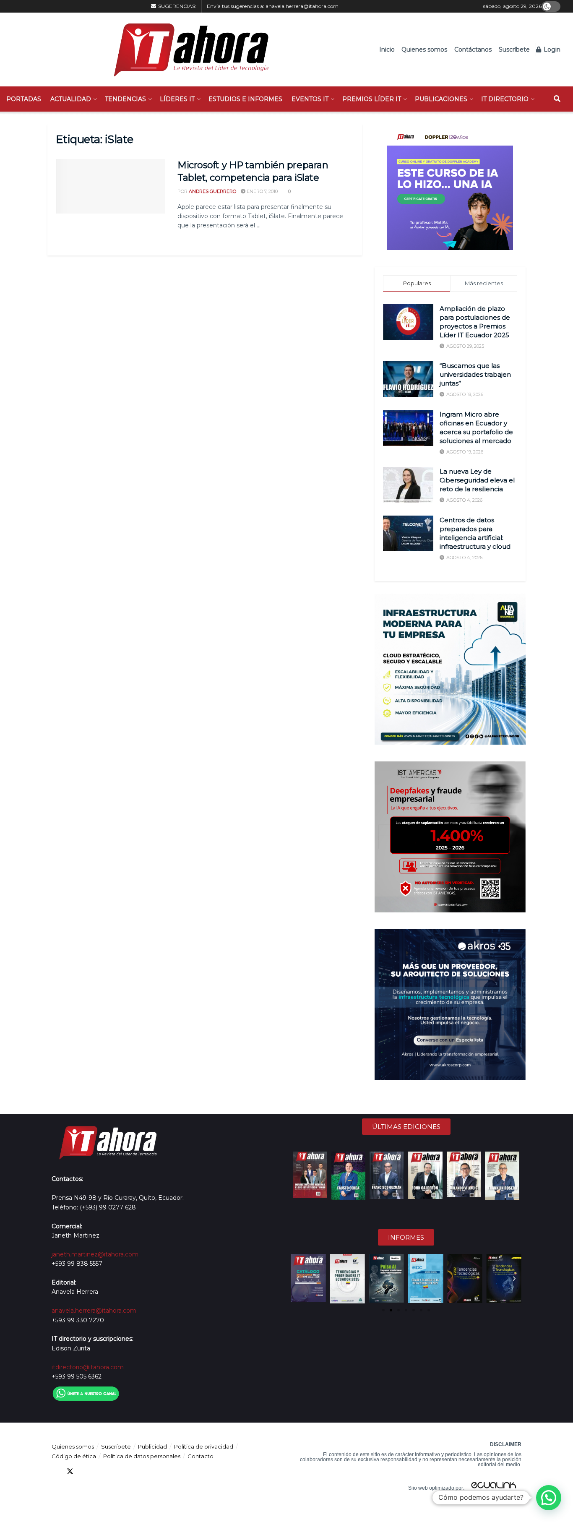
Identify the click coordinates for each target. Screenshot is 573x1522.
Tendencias (125, 99)
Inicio (387, 49)
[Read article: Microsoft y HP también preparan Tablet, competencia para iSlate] (110, 186)
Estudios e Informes (245, 99)
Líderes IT (177, 99)
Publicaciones (441, 99)
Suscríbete (514, 49)
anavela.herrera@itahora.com (302, 6)
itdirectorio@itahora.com (88, 1367)
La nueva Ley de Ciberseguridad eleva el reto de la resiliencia (477, 480)
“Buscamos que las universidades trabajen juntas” (475, 374)
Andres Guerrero (212, 191)
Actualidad (70, 99)
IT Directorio (505, 99)
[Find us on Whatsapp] (130, 1471)
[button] (298, 1279)
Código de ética (74, 1456)
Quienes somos (424, 49)
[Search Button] (557, 99)
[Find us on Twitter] (70, 1471)
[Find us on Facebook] (55, 1471)
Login (551, 49)
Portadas (23, 99)
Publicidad (152, 1446)
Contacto (201, 1456)
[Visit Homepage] (187, 49)
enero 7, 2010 (261, 191)
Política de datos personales (141, 1456)
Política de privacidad (203, 1446)
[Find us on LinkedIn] (85, 1471)
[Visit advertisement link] (450, 187)
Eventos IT (310, 99)
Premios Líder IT (371, 99)
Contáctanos (473, 49)
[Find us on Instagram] (115, 1471)
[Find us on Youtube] (100, 1471)
